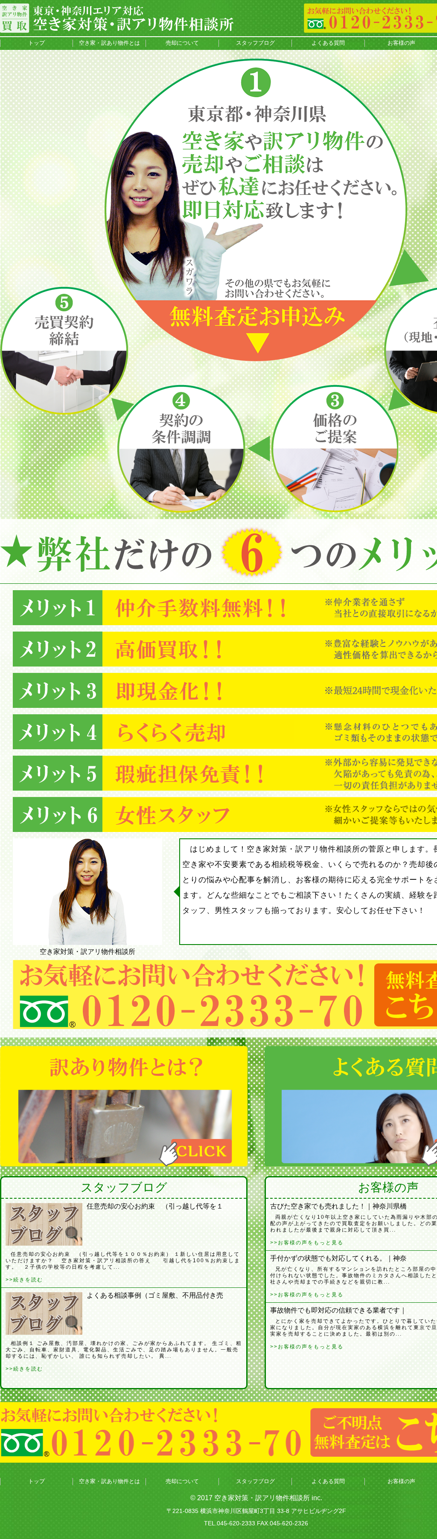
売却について (182, 43)
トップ (36, 43)
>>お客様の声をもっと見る (307, 1243)
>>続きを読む (24, 1280)
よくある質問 (328, 43)
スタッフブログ (255, 43)
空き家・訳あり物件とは (109, 43)
